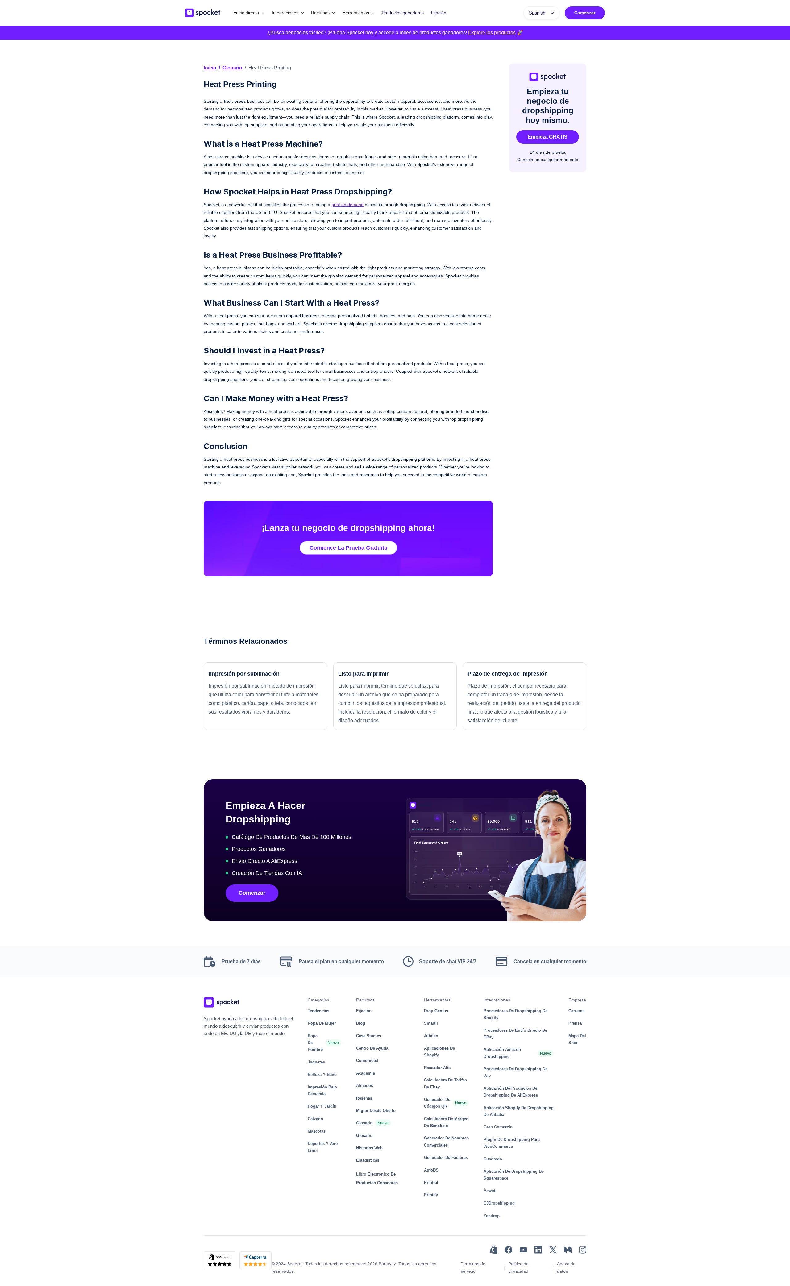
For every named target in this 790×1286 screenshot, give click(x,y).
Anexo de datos (566, 1267)
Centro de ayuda (372, 1048)
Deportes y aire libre (323, 1147)
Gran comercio (498, 1127)
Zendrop (492, 1215)
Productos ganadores (403, 12)
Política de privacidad (518, 1267)
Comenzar (584, 12)
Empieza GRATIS (548, 136)
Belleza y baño (322, 1074)
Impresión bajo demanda (322, 1090)
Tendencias (318, 1011)
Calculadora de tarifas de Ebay (445, 1083)
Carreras (576, 1011)
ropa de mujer (322, 1023)
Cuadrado (493, 1159)
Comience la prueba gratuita (348, 548)
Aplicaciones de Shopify (439, 1051)
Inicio (210, 67)
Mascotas (317, 1131)
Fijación (438, 12)
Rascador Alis (437, 1067)
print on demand (347, 204)
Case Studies (368, 1036)
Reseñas (364, 1098)
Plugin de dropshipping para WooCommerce (512, 1143)
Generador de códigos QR (437, 1103)
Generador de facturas (446, 1157)
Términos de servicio (473, 1267)
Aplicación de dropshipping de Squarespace (514, 1174)
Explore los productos (492, 32)
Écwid (489, 1190)
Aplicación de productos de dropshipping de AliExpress (511, 1091)
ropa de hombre (315, 1043)
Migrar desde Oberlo (376, 1110)
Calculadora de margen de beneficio (446, 1122)
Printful (431, 1182)
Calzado (315, 1119)
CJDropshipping (499, 1203)
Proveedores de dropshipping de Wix (515, 1072)
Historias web (369, 1148)
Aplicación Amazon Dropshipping (502, 1053)
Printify (431, 1194)
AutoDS (431, 1170)
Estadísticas (367, 1160)
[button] (248, 13)
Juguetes (316, 1062)
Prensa (575, 1023)
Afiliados (364, 1085)
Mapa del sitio (577, 1039)
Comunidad (367, 1060)
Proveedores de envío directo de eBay (515, 1033)
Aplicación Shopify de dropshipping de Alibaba (519, 1111)
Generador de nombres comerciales (446, 1141)
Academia (365, 1073)
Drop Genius (436, 1011)
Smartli (431, 1023)
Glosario (232, 67)
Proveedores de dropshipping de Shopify (515, 1014)
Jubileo (431, 1036)
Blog (360, 1023)
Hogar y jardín (322, 1106)
